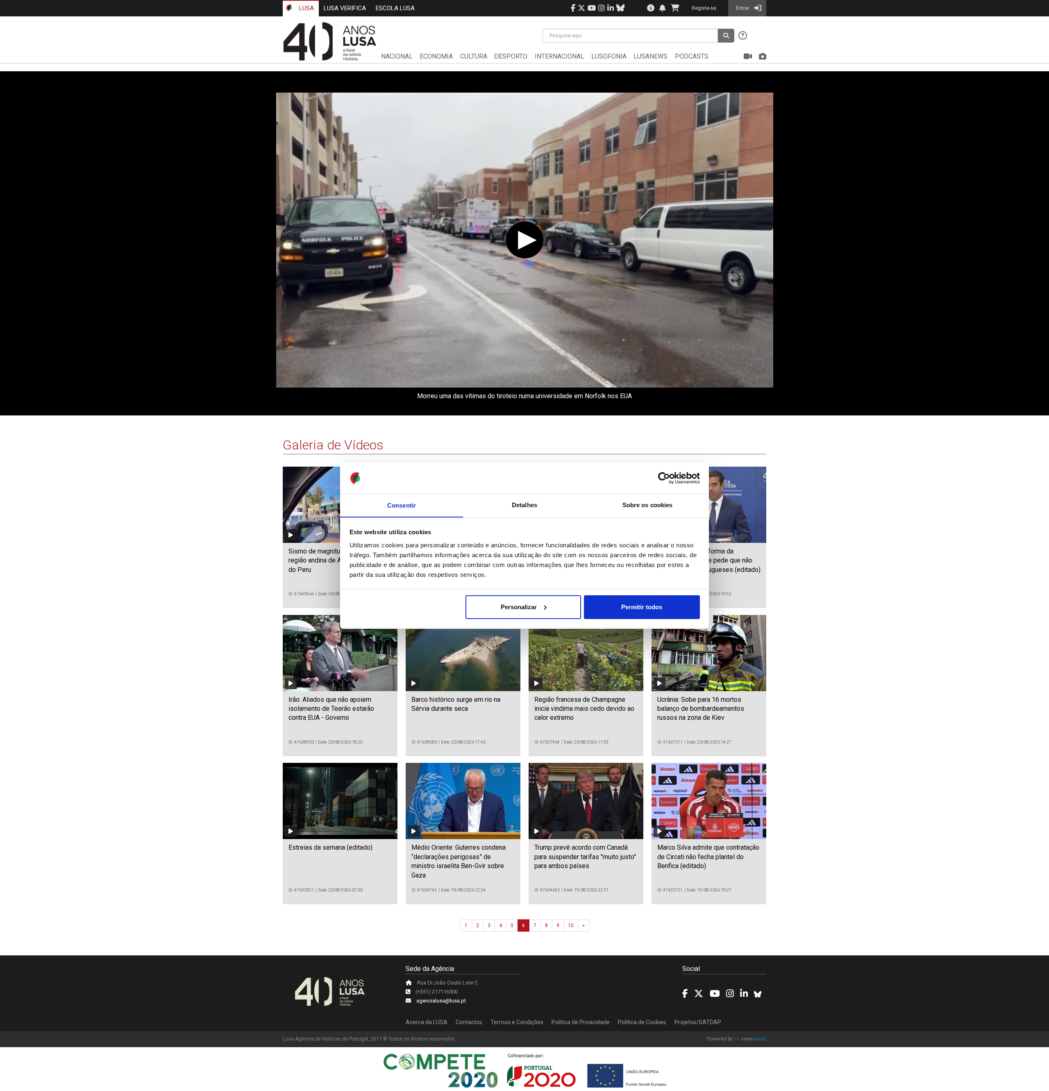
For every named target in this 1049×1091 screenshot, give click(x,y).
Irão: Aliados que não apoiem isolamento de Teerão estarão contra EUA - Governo (331, 709)
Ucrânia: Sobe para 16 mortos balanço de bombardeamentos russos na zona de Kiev (700, 709)
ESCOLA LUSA (395, 8)
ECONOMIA (436, 56)
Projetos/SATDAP (697, 1022)
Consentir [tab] (401, 504)
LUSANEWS (650, 56)
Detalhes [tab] (524, 504)
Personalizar (519, 606)
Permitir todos (641, 606)
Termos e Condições (516, 1022)
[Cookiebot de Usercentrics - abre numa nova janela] (664, 478)
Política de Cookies (642, 1022)
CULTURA (473, 56)
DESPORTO (510, 56)
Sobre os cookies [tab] (647, 504)
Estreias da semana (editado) (330, 847)
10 (571, 925)
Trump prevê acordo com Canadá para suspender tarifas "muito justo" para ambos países (585, 857)
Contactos (469, 1022)
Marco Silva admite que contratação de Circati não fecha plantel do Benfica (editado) (708, 857)
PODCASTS (691, 56)
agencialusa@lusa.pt (441, 1001)
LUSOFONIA (609, 56)
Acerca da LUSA (426, 1022)
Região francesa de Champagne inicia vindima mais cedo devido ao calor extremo (584, 709)
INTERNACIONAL (559, 56)
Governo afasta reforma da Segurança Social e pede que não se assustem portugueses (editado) (709, 560)
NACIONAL (397, 56)
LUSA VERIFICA (345, 8)
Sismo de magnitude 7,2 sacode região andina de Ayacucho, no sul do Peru (336, 560)
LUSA (305, 8)
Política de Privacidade (581, 1022)
